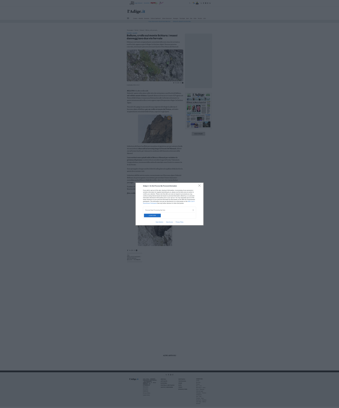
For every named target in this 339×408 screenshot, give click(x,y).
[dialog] (169, 204)
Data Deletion (159, 222)
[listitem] (169, 210)
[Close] (200, 186)
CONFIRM (152, 215)
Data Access (169, 222)
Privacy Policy (179, 222)
